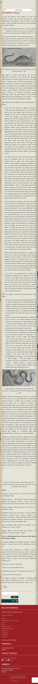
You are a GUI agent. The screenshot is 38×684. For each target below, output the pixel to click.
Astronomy (4, 631)
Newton (4, 624)
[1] (35, 33)
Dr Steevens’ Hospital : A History (10, 620)
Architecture (5, 633)
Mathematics (5, 635)
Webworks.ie (21, 681)
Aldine (3, 618)
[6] (5, 456)
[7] (15, 463)
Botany (3, 622)
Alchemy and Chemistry (8, 628)
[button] (13, 601)
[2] (20, 291)
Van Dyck (4, 637)
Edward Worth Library (7, 615)
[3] (27, 345)
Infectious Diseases (6, 626)
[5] (12, 447)
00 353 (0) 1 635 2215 (9, 658)
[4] (18, 363)
